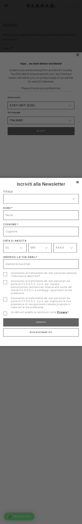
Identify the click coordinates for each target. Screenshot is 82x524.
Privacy (62, 312)
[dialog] (41, 262)
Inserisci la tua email (19, 257)
